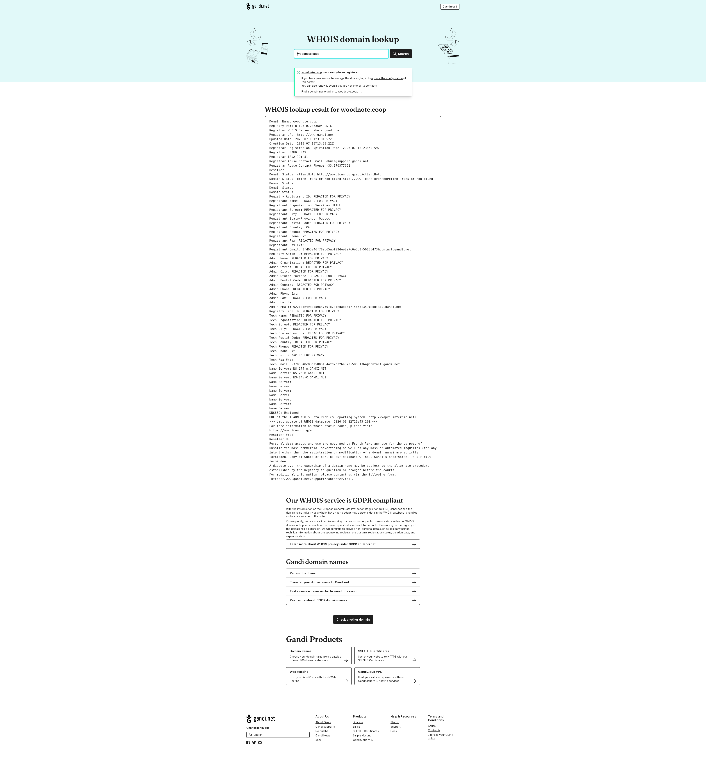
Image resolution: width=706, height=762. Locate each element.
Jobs (318, 739)
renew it (323, 85)
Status (395, 722)
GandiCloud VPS (363, 739)
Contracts (434, 730)
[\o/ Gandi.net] (278, 719)
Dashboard (450, 6)
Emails (356, 726)
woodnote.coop (312, 72)
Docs (394, 731)
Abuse (432, 725)
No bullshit (321, 731)
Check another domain (353, 619)
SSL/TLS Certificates (366, 731)
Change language (258, 727)
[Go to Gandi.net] (257, 6)
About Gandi (323, 722)
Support (396, 726)
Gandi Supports (325, 726)
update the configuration (387, 78)
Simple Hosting (362, 735)
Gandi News (322, 735)
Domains (358, 722)
